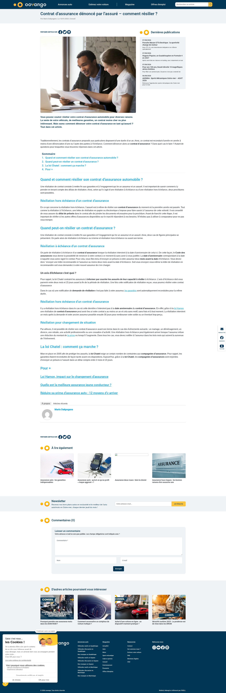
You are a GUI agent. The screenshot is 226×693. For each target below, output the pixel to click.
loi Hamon (179, 308)
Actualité (105, 646)
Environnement (107, 665)
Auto (104, 649)
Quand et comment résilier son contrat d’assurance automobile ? (81, 157)
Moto (104, 652)
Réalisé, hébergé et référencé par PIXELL (172, 690)
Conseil (72, 19)
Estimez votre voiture (99, 4)
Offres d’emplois (108, 671)
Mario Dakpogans (64, 409)
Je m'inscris (178, 504)
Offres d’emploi (158, 4)
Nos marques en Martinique (87, 676)
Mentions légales (133, 659)
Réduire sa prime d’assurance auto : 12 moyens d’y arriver (79, 393)
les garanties (130, 291)
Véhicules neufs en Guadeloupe (88, 646)
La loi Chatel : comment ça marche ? (65, 165)
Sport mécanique (108, 655)
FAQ (128, 655)
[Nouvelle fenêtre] (154, 647)
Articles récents (60, 403)
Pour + (49, 169)
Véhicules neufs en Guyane (86, 658)
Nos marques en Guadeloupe (87, 654)
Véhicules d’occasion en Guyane (88, 661)
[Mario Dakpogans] (47, 414)
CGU (128, 662)
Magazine (129, 4)
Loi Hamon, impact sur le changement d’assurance (74, 376)
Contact (129, 646)
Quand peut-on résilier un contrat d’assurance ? (71, 161)
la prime (71, 335)
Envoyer (118, 569)
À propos (46, 403)
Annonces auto (65, 4)
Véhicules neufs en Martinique (88, 667)
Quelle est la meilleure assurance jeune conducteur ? (75, 385)
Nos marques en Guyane (86, 664)
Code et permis (107, 659)
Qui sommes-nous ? (133, 649)
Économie (106, 668)
